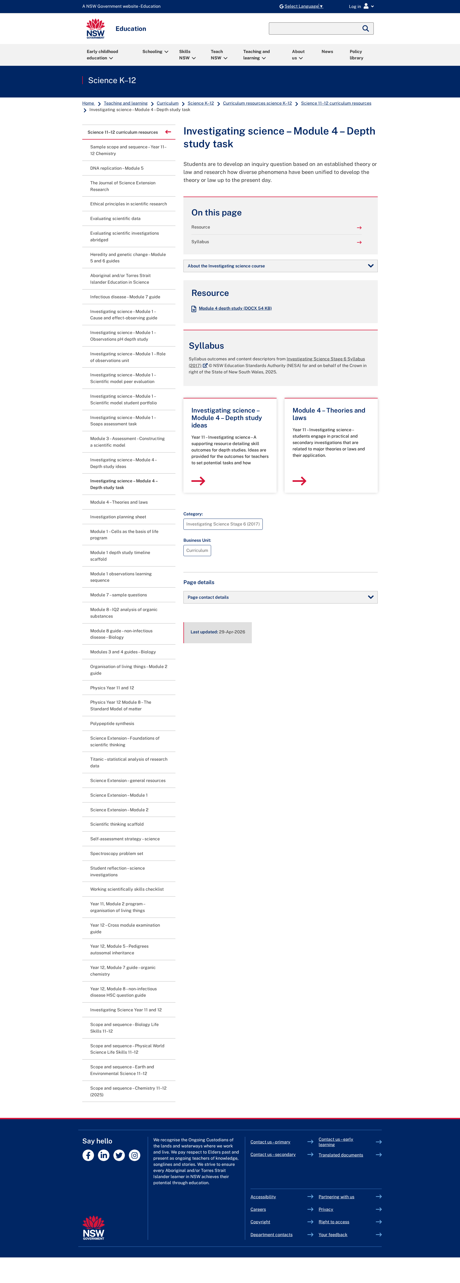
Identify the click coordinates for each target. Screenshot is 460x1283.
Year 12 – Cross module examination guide (125, 928)
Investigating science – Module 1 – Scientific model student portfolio (123, 399)
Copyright (260, 1221)
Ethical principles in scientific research (128, 203)
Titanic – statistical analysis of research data (128, 762)
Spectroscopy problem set (116, 853)
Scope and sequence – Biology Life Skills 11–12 (124, 1028)
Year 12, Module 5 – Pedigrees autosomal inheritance (119, 949)
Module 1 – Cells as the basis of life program (124, 535)
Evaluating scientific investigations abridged (124, 236)
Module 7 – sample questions (118, 594)
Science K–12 (112, 80)
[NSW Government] (93, 1228)
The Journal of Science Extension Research (122, 186)
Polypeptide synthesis (112, 723)
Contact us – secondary (273, 1154)
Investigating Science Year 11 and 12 (126, 1009)
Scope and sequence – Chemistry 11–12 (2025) (128, 1091)
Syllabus (200, 241)
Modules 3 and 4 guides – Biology (123, 651)
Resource (200, 227)
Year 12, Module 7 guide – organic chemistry (123, 971)
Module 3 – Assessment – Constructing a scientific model (127, 442)
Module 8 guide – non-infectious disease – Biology (121, 634)
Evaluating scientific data (115, 218)
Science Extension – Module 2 (119, 809)
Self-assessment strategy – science (125, 838)
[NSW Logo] (95, 29)
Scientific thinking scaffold (117, 824)
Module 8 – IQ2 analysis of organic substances (124, 613)
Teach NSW (217, 54)
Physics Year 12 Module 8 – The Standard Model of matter (120, 705)
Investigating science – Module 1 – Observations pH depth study (122, 336)
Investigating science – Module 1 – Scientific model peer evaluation (122, 378)
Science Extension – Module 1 (119, 795)
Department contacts (271, 1234)
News (327, 51)
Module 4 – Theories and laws (119, 502)
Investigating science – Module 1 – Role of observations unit (128, 357)
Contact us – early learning (336, 1142)
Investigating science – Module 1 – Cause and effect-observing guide (123, 315)
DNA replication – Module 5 (116, 168)
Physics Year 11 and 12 (112, 687)
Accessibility (263, 1196)
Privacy (326, 1209)
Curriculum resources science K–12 (257, 103)
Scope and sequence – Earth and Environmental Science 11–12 (122, 1070)
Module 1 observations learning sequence (121, 577)
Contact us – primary (270, 1141)
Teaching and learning (256, 54)
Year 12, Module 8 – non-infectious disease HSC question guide (123, 992)
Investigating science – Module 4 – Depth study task (123, 484)
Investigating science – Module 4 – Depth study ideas (123, 463)
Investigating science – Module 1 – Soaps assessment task (122, 421)
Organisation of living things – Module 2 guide (128, 670)
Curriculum (168, 103)
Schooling (152, 51)
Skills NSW (184, 54)
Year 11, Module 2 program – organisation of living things (117, 907)
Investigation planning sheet (118, 516)
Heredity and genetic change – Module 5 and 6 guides (128, 258)
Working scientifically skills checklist (127, 889)
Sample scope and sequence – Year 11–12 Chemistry (128, 150)
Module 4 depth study (235, 308)
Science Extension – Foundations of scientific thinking (124, 741)
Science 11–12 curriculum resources (336, 103)
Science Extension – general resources (128, 780)
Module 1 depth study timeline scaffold (120, 556)
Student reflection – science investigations (117, 871)
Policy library (356, 54)
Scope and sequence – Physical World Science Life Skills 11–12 (127, 1049)
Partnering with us (336, 1196)
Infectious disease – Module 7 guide (125, 296)
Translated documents (341, 1155)
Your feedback (333, 1234)
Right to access (334, 1221)
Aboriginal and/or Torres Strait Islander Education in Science (120, 279)
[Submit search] (366, 28)
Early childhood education (102, 54)
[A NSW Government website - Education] (122, 6)
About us (298, 54)
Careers (258, 1209)
